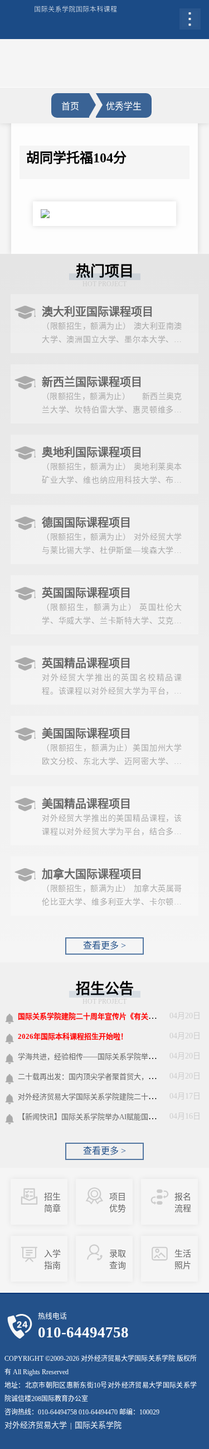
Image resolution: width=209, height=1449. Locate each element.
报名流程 (182, 1202)
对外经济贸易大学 (35, 1425)
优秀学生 (124, 106)
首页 (70, 106)
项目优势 (117, 1202)
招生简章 (52, 1202)
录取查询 (117, 1259)
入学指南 (52, 1259)
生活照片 (182, 1259)
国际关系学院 (98, 1425)
